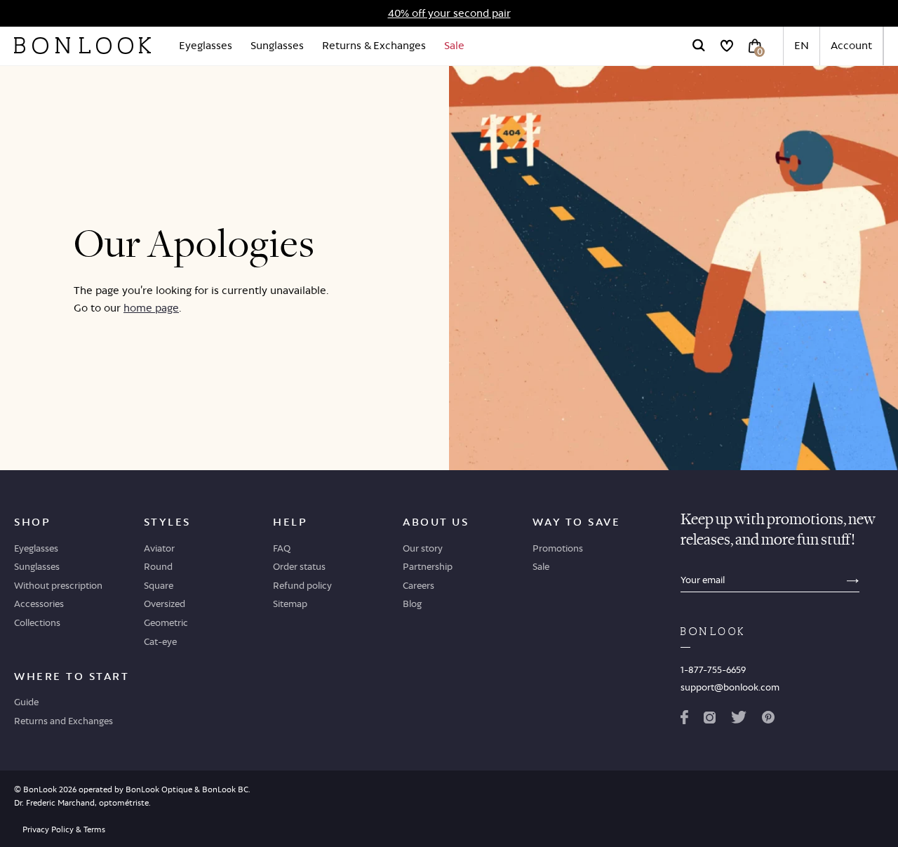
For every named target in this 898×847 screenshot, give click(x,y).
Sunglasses (277, 45)
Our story (423, 548)
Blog (412, 603)
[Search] (698, 45)
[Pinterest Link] (768, 720)
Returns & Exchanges (374, 45)
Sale (454, 45)
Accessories (39, 603)
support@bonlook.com (730, 687)
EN (801, 45)
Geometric (166, 622)
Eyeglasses (205, 45)
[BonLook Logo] (82, 45)
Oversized (164, 603)
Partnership (428, 566)
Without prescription (58, 585)
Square (158, 585)
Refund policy (302, 585)
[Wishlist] (726, 45)
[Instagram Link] (709, 720)
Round (158, 566)
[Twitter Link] (738, 720)
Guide (26, 701)
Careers (418, 585)
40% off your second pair (449, 13)
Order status (299, 566)
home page (151, 307)
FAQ (281, 548)
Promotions (557, 548)
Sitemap (290, 603)
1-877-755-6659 (713, 669)
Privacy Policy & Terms (63, 829)
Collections (37, 622)
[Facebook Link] (684, 720)
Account (851, 45)
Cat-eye (160, 641)
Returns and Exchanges (63, 720)
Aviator (159, 548)
